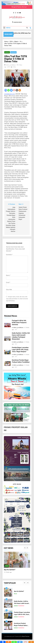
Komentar (9, 254)
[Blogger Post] (17, 90)
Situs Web (9, 289)
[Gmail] (14, 90)
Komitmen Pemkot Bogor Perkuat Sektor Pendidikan (20, 614)
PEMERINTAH (14, 566)
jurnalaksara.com (9, 94)
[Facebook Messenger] (11, 90)
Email (8, 282)
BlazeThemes (25, 636)
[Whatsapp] (8, 90)
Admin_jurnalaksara (11, 65)
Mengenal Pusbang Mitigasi (18, 7)
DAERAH (7, 52)
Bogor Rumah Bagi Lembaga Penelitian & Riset (20, 625)
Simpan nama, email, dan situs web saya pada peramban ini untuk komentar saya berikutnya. (17, 298)
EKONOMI (13, 52)
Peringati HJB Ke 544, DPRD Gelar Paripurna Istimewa (19, 322)
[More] (19, 90)
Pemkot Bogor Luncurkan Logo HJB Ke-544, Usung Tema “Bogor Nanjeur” (20, 349)
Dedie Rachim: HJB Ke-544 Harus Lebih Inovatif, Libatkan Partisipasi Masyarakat (16, 572)
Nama (8, 275)
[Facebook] (5, 90)
